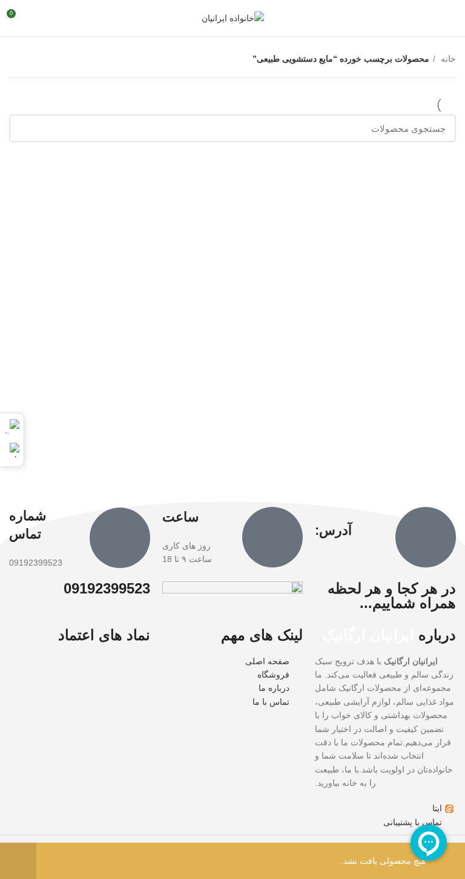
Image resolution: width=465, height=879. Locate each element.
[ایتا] (12, 426)
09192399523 (107, 588)
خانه (447, 59)
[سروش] (12, 450)
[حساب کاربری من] (38, 18)
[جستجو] (25, 128)
